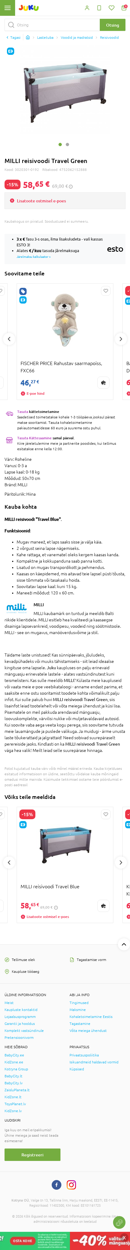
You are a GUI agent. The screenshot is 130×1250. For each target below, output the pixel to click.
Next (121, 339)
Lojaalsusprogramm (20, 1017)
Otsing (112, 25)
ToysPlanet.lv (15, 1104)
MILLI (39, 604)
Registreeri (32, 1154)
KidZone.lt (13, 1097)
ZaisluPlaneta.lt (17, 1090)
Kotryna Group (16, 1069)
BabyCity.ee (14, 1055)
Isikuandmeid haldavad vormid (94, 1062)
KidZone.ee (14, 1062)
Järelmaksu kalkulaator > (34, 256)
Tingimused (79, 1003)
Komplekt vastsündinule (24, 1031)
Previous (9, 339)
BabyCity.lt (13, 1076)
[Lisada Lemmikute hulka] (105, 290)
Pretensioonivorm (19, 1038)
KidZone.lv (13, 1111)
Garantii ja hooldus (20, 1024)
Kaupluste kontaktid (21, 1010)
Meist (9, 1003)
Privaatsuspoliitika (84, 1055)
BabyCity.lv (14, 1083)
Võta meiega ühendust (88, 1031)
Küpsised (77, 1069)
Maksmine (78, 1010)
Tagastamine (80, 1024)
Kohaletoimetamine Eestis (91, 1017)
